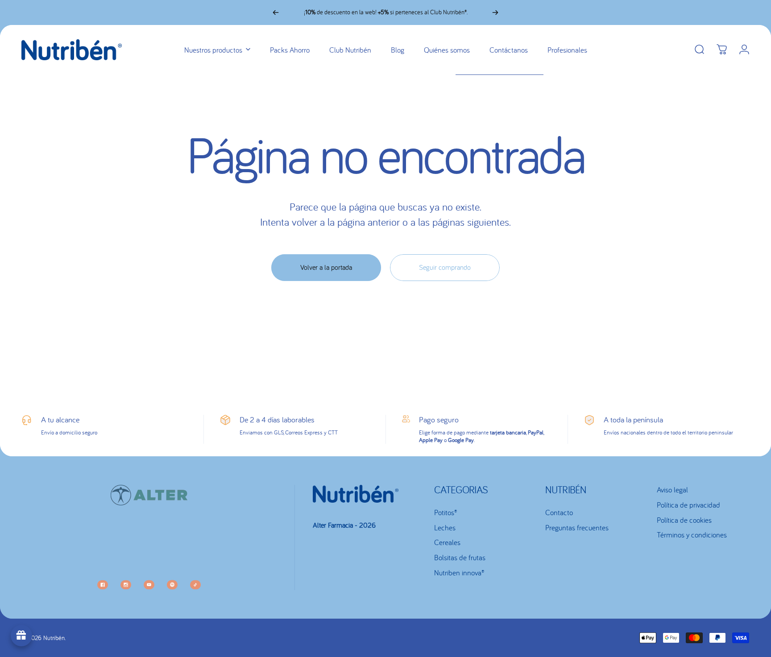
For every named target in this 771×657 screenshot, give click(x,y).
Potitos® (445, 512)
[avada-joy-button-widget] (21, 635)
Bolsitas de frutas (459, 557)
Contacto (559, 512)
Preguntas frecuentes (577, 528)
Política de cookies (684, 520)
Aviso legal (672, 490)
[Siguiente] (495, 12)
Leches (445, 528)
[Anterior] (276, 12)
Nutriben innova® (459, 573)
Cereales (447, 542)
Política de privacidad (688, 505)
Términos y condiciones (692, 535)
